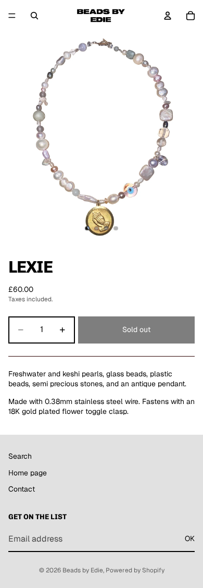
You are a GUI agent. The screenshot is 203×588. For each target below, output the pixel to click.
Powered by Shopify (135, 570)
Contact (21, 489)
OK (190, 538)
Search (20, 456)
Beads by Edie (82, 570)
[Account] (167, 15)
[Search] (34, 15)
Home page (27, 472)
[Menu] (12, 16)
